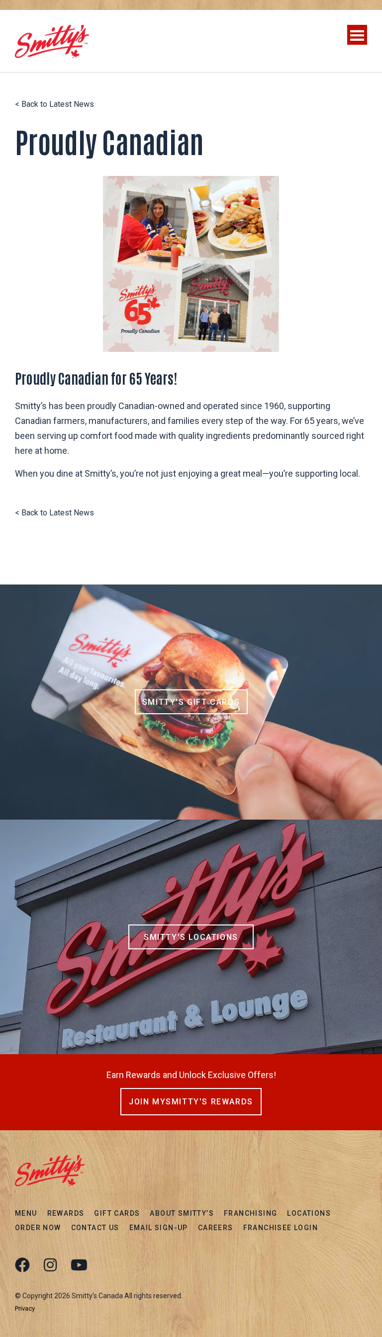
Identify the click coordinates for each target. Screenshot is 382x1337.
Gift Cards (117, 1213)
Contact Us (95, 1228)
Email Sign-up (158, 1228)
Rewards (66, 1213)
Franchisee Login (280, 1228)
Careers (215, 1228)
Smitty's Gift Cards (191, 702)
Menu (26, 1213)
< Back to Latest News (54, 104)
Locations (309, 1213)
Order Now (38, 1228)
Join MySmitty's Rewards (191, 1101)
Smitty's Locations (191, 937)
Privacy (25, 1308)
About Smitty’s (182, 1213)
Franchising (250, 1213)
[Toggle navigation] (357, 35)
